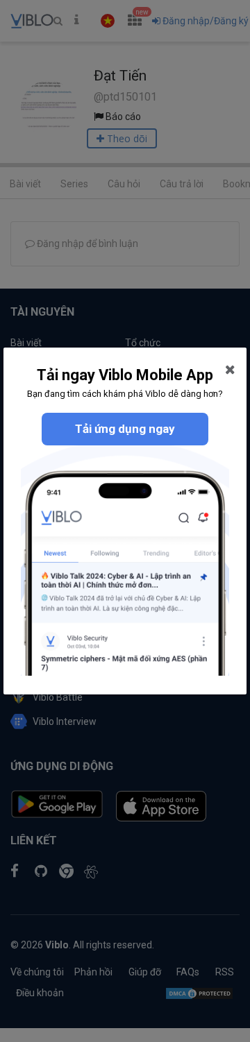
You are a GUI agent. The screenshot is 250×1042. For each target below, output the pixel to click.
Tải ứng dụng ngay (125, 429)
